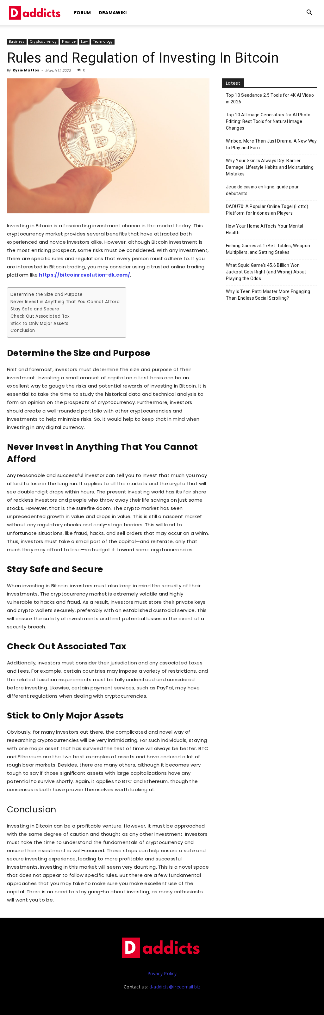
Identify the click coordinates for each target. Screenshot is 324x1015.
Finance (69, 41)
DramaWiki (113, 12)
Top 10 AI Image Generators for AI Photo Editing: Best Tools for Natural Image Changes (268, 121)
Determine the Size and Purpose (46, 294)
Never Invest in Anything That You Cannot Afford (65, 302)
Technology (103, 41)
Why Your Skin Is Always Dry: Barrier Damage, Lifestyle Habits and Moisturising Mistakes (270, 167)
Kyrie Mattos (26, 70)
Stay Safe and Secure (34, 309)
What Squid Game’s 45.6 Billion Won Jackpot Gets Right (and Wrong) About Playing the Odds (266, 272)
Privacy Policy (162, 973)
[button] (309, 13)
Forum (82, 12)
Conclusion (22, 330)
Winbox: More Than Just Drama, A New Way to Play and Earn (271, 144)
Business (17, 41)
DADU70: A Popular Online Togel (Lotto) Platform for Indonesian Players (267, 210)
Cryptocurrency (43, 41)
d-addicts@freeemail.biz (174, 987)
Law (84, 41)
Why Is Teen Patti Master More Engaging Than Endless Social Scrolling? (268, 295)
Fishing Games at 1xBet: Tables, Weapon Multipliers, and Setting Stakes (268, 249)
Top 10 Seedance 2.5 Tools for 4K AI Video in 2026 (270, 98)
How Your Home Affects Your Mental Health (264, 229)
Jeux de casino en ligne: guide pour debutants (262, 190)
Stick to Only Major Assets (39, 324)
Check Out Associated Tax (40, 316)
